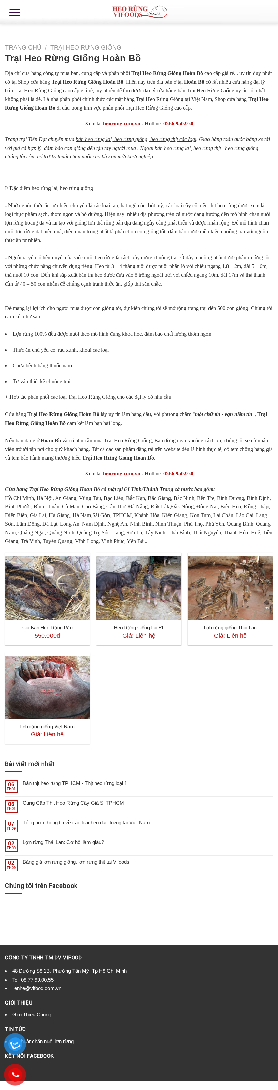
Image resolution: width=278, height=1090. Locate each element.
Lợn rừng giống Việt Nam (47, 727)
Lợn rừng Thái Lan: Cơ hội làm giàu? (63, 842)
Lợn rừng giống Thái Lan (230, 628)
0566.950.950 (178, 123)
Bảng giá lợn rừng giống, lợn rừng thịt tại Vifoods (76, 862)
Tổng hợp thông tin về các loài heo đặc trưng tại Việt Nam (86, 822)
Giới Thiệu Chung (31, 1014)
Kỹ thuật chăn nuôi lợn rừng (43, 1041)
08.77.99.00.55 (37, 980)
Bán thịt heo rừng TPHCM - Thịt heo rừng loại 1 (75, 783)
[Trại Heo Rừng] (139, 12)
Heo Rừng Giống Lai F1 (139, 628)
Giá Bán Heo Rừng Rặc (47, 628)
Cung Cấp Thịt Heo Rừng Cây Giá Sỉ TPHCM (73, 803)
